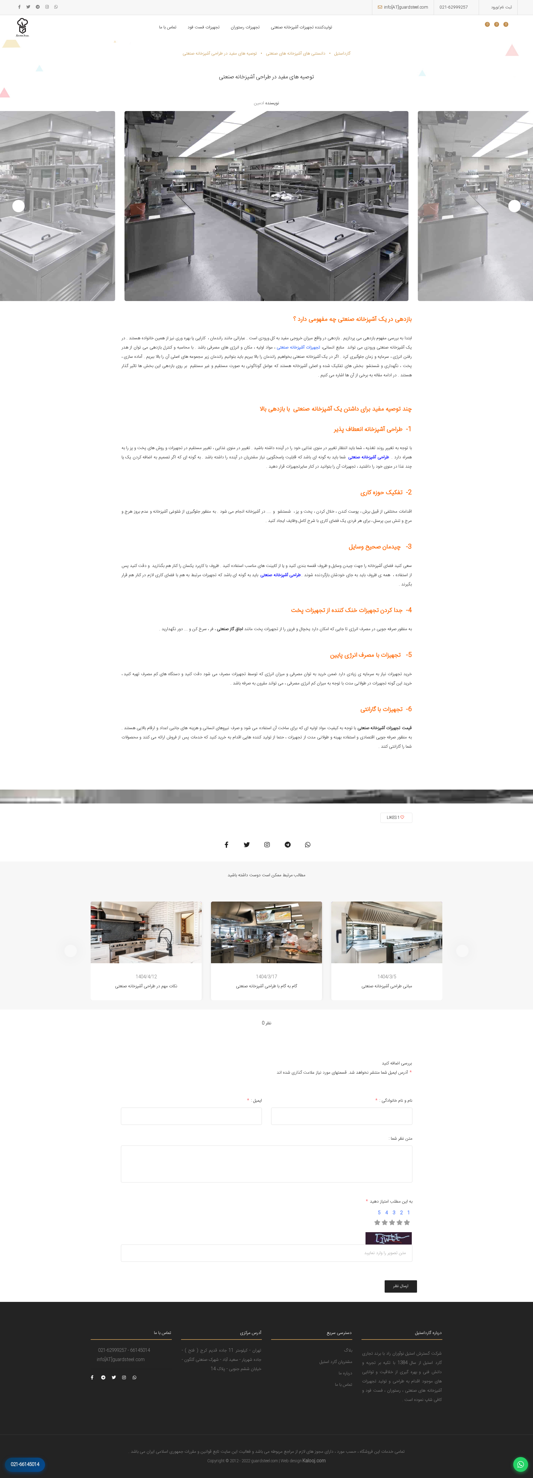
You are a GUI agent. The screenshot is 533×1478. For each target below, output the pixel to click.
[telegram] (38, 7)
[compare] (500, 28)
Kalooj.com (314, 1461)
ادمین (259, 103)
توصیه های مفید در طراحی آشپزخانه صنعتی (220, 53)
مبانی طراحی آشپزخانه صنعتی (387, 986)
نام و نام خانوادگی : (393, 1100)
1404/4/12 (146, 977)
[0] (485, 28)
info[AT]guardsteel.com (406, 7)
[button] (18, 206)
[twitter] (28, 7)
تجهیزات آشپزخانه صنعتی (298, 347)
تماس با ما (167, 27)
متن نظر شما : (400, 1138)
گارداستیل (342, 53)
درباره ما (345, 1373)
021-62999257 (454, 7)
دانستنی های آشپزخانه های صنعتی (295, 53)
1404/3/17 (266, 977)
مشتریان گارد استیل (336, 1362)
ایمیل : (254, 1100)
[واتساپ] (520, 1464)
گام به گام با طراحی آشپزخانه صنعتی (266, 986)
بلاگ (348, 1350)
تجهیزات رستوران (245, 27)
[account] (509, 28)
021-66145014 (25, 1464)
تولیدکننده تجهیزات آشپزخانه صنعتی (301, 27)
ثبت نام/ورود (501, 7)
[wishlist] (491, 28)
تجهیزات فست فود (204, 27)
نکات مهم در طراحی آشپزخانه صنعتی (146, 986)
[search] (475, 28)
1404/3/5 (387, 977)
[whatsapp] (56, 7)
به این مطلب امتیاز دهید (389, 1201)
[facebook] (19, 7)
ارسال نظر (400, 1286)
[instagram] (47, 7)
